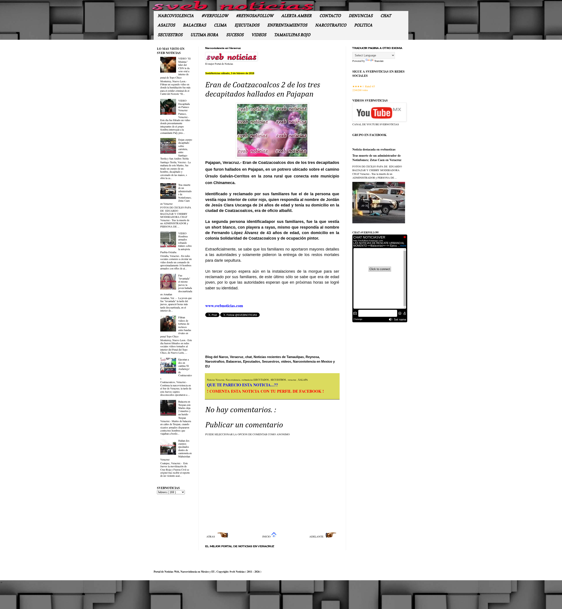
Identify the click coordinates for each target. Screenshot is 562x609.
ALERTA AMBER (296, 15)
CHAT (385, 15)
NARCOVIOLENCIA (176, 15)
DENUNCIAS (361, 15)
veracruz (292, 379)
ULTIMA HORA (204, 34)
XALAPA (303, 379)
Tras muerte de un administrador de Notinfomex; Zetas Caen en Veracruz (376, 157)
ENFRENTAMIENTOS (287, 25)
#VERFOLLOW (215, 15)
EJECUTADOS (246, 25)
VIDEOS (258, 34)
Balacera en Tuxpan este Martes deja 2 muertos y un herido (184, 408)
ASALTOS (166, 25)
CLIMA (220, 25)
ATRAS (211, 536)
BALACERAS (194, 25)
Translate (379, 61)
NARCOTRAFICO (330, 25)
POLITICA (363, 25)
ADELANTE (316, 536)
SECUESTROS (170, 34)
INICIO (266, 536)
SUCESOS (234, 34)
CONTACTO (330, 15)
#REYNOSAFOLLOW (254, 15)
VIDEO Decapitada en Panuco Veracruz (184, 105)
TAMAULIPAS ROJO (292, 34)
